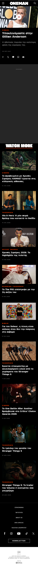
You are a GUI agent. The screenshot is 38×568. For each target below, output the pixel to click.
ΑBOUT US (19, 517)
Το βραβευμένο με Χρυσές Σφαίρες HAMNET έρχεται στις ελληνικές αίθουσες (19, 179)
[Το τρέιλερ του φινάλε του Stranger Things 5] (19, 433)
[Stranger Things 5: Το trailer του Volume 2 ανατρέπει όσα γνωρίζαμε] (19, 470)
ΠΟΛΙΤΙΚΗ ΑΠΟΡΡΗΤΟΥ (19, 528)
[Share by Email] (23, 57)
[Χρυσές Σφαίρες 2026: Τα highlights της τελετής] (19, 237)
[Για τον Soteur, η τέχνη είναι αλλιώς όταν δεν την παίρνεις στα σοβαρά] (19, 311)
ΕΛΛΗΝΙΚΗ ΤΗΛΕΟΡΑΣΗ (13, 286)
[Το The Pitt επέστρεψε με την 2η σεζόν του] (19, 274)
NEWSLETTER (19, 541)
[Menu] (3, 3)
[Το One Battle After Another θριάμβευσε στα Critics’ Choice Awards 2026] (19, 393)
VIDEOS (5, 30)
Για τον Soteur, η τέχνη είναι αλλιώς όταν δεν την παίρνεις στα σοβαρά (18, 329)
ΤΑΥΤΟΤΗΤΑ (19, 512)
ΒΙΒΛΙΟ (5, 323)
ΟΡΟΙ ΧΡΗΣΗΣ (19, 522)
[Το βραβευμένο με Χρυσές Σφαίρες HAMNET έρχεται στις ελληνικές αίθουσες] (19, 160)
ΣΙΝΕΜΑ (5, 173)
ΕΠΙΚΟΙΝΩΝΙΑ (19, 507)
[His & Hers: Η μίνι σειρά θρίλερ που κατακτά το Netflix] (19, 200)
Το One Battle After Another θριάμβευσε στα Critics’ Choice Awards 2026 (19, 411)
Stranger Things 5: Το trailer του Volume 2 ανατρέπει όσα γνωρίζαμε (17, 488)
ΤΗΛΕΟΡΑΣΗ (7, 212)
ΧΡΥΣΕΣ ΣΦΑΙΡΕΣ (10, 249)
